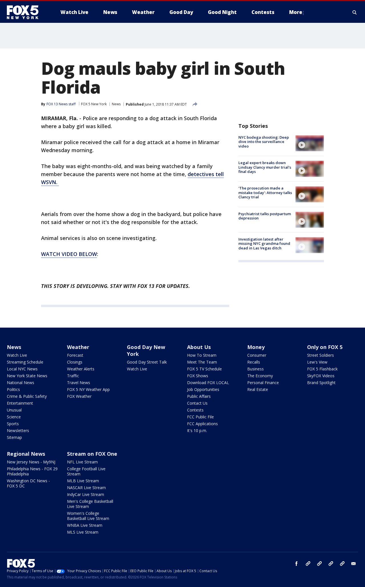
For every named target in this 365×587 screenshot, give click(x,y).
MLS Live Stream (82, 532)
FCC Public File (200, 416)
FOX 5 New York (94, 104)
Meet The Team (202, 362)
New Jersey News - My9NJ (31, 462)
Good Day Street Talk (147, 362)
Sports (13, 423)
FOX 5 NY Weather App (88, 389)
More (295, 12)
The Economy (260, 375)
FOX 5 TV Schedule (204, 369)
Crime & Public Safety (27, 396)
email (353, 563)
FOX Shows (197, 375)
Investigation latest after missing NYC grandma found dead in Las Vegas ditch (264, 244)
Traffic (73, 375)
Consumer (256, 355)
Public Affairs (199, 396)
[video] (309, 143)
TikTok (319, 563)
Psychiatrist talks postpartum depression (264, 216)
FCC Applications (202, 423)
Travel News (78, 382)
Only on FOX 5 (324, 347)
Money (256, 347)
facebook (296, 563)
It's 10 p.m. (197, 430)
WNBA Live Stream (84, 525)
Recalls (253, 362)
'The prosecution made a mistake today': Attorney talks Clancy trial (265, 193)
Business (255, 369)
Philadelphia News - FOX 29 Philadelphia (32, 471)
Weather (78, 347)
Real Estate (257, 389)
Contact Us (197, 403)
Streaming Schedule (25, 362)
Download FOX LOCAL (208, 382)
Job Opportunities (203, 389)
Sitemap (14, 437)
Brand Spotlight (321, 382)
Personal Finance (263, 382)
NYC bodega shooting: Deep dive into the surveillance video (263, 142)
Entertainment (20, 403)
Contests (195, 410)
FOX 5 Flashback (322, 369)
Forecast (75, 355)
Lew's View (317, 362)
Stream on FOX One (92, 453)
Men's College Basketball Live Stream (90, 504)
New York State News (27, 375)
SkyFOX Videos (320, 375)
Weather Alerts (80, 369)
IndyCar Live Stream (85, 494)
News (116, 104)
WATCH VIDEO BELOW (69, 254)
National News (20, 382)
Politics (13, 389)
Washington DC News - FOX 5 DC (28, 483)
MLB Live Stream (83, 480)
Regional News (26, 453)
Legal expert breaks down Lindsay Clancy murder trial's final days (264, 167)
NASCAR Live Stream (86, 487)
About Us (199, 347)
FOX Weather (79, 396)
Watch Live (17, 355)
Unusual (14, 410)
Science (14, 416)
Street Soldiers (320, 355)
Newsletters (18, 430)
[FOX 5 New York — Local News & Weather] (25, 12)
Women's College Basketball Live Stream (88, 516)
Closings (74, 362)
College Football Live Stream (86, 471)
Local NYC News (22, 369)
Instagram (308, 563)
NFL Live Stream (82, 462)
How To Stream (201, 355)
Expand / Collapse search (354, 12)
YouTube (330, 563)
